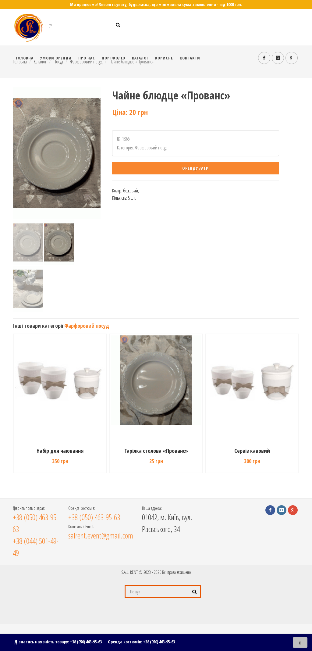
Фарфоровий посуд (86, 325)
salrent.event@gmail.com (100, 535)
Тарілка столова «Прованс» (156, 450)
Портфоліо (113, 58)
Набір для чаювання (60, 450)
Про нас (86, 58)
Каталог (140, 58)
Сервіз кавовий (252, 450)
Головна (25, 58)
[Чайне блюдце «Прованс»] (57, 153)
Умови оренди (56, 58)
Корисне (164, 58)
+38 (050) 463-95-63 (86, 642)
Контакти (190, 58)
